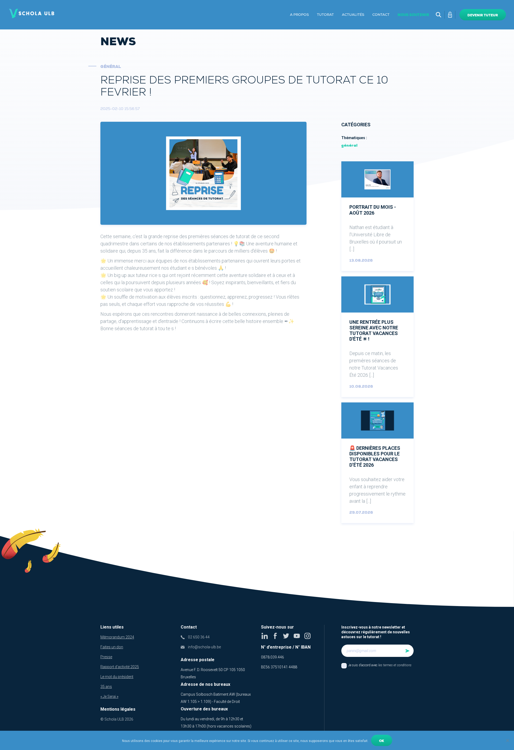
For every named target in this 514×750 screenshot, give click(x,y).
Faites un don (111, 647)
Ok (381, 741)
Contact (381, 15)
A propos (299, 15)
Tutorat (325, 15)
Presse (106, 657)
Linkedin (264, 635)
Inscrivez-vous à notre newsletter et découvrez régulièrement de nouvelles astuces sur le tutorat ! (375, 632)
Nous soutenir (413, 15)
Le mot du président (116, 677)
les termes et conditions (394, 665)
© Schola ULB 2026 (116, 719)
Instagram (307, 635)
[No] (507, 740)
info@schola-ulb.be (204, 647)
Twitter (286, 635)
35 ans (106, 686)
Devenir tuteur (482, 15)
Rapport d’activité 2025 (119, 667)
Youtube (296, 635)
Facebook (275, 635)
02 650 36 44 (199, 637)
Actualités (353, 15)
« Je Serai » (109, 696)
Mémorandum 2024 (117, 637)
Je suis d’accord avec (379, 665)
